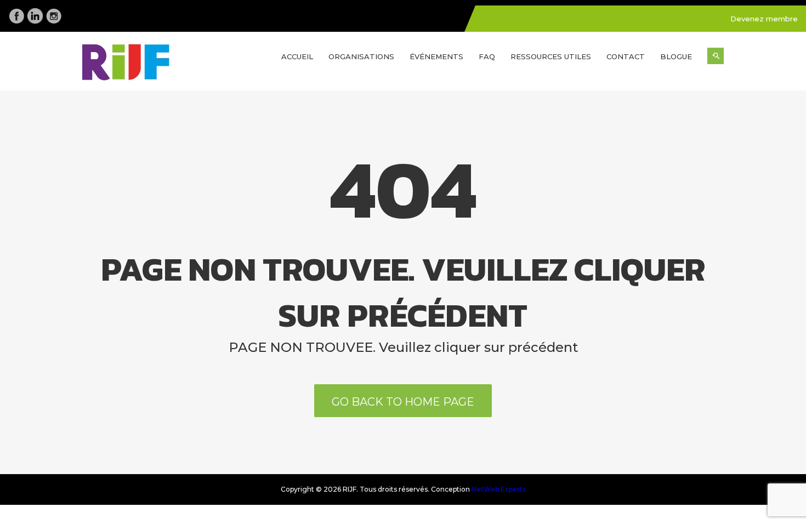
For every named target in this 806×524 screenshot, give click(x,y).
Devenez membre (764, 18)
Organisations (361, 56)
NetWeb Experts (499, 489)
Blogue (676, 56)
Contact (625, 56)
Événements (436, 56)
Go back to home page (403, 401)
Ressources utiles (550, 56)
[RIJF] (156, 65)
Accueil (297, 56)
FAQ (487, 56)
